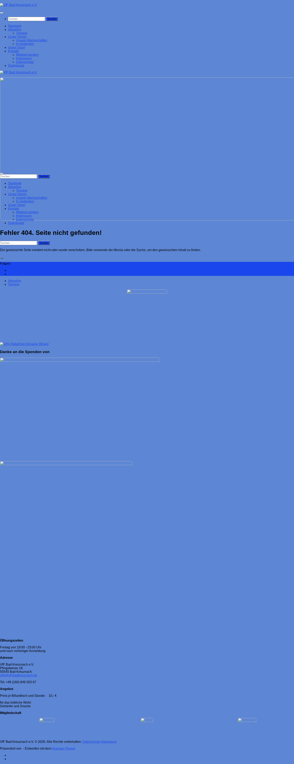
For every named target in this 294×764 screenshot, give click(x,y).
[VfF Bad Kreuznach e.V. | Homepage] (18, 5)
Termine (21, 33)
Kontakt (13, 51)
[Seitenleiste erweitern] (1, 257)
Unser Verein (17, 36)
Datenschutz (25, 62)
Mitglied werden (27, 54)
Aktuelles (14, 29)
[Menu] (1, 12)
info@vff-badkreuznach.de (18, 675)
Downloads (16, 65)
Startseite (14, 26)
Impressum (24, 58)
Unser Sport (16, 47)
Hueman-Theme (63, 748)
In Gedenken (25, 44)
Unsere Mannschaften (31, 40)
